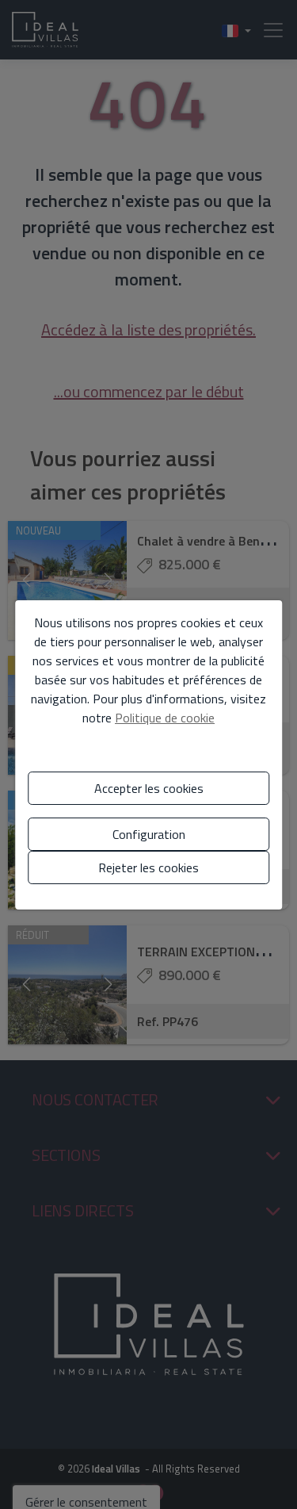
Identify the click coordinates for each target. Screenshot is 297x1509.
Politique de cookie (165, 717)
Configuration (148, 834)
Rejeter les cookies (148, 867)
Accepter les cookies (149, 788)
